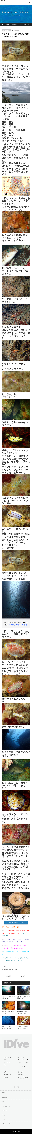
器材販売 (6, 1077)
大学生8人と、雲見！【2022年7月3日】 (22, 1012)
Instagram (17, 1086)
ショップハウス (7, 1074)
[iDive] (16, 1049)
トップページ (7, 1057)
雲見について (7, 1062)
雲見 (16, 969)
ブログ (5, 1060)
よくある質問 (21, 1066)
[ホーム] (2, 23)
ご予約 (5, 1072)
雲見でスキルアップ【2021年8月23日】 (7, 1027)
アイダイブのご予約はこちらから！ (16, 922)
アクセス (20, 1072)
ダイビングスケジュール (23, 1063)
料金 (5, 1065)
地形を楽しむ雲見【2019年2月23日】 (23, 998)
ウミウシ (6, 969)
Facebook (14, 1086)
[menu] (29, 2)
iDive (3, 1)
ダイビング (11, 969)
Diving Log (6, 30)
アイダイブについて (23, 1060)
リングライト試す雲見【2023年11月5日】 (22, 1027)
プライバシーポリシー (7, 1124)
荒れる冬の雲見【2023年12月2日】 (8, 1012)
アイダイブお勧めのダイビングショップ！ (23, 1078)
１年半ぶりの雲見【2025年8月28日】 (8, 998)
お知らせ (20, 1074)
